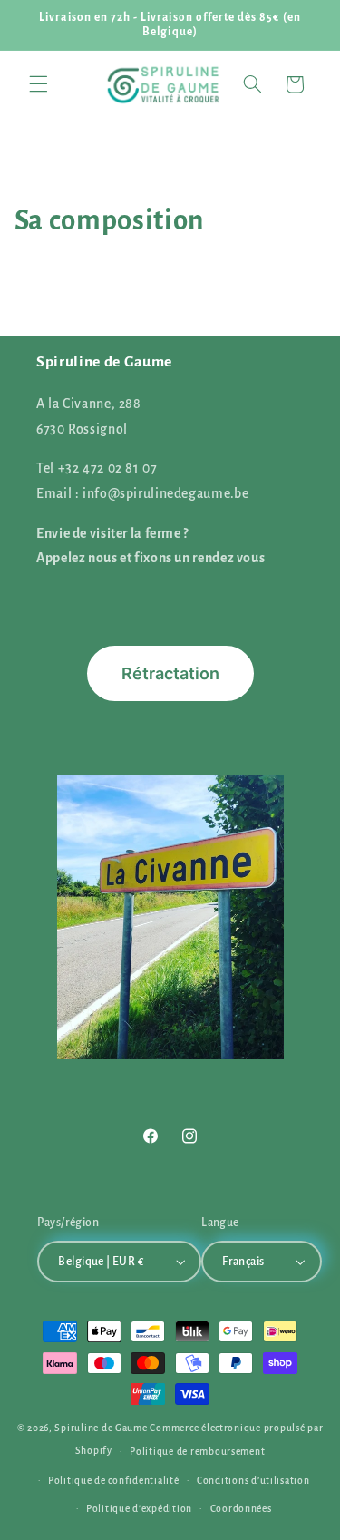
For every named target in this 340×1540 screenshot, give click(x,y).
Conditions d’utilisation (253, 1481)
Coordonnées (241, 1509)
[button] (38, 84)
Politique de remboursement (197, 1452)
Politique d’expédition (139, 1509)
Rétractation (170, 673)
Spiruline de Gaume (100, 1428)
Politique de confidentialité (114, 1481)
